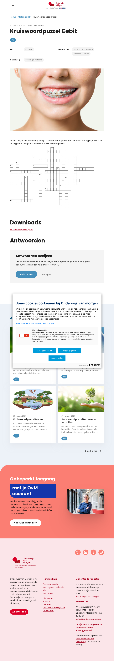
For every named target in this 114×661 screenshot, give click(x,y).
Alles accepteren (44, 350)
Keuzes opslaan (57, 358)
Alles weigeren (69, 350)
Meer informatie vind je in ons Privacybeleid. (36, 323)
